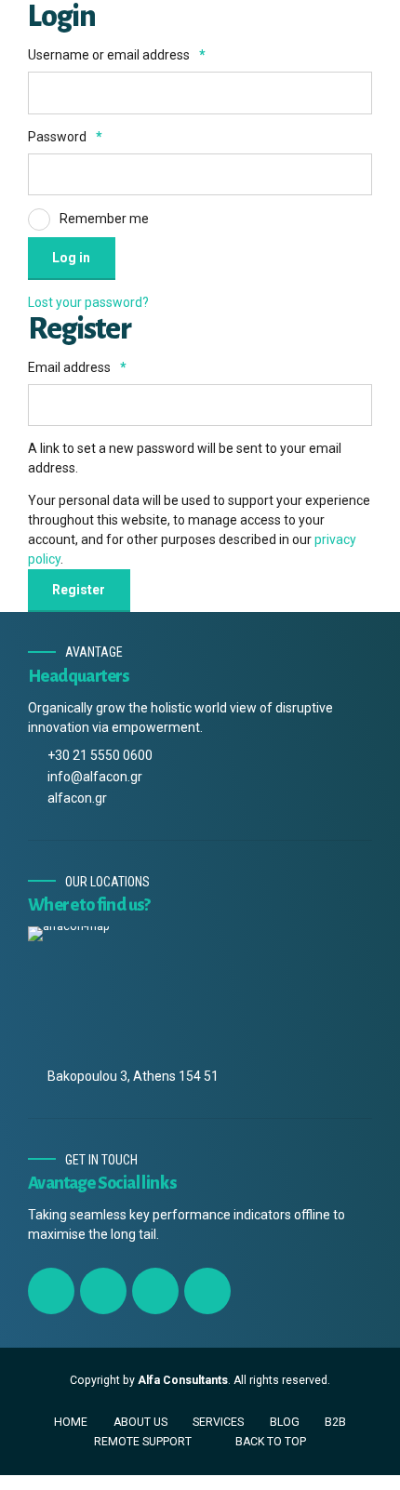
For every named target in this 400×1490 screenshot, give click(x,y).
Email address (77, 367)
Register (78, 589)
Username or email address (117, 54)
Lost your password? (88, 302)
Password (65, 136)
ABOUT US (140, 1422)
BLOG (285, 1422)
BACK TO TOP (270, 1441)
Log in (71, 257)
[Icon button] (51, 1291)
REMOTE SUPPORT (143, 1441)
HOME (70, 1422)
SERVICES (218, 1422)
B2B (335, 1422)
